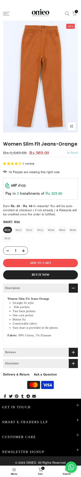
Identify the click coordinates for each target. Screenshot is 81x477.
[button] (12, 163)
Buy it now (40, 274)
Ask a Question (45, 374)
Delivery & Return (16, 374)
